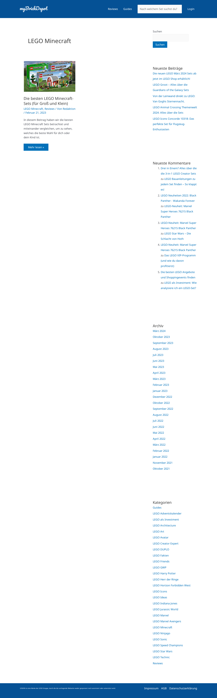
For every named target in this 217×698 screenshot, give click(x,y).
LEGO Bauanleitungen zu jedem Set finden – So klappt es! (179, 184)
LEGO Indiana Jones (165, 603)
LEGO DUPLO (161, 549)
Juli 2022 (158, 420)
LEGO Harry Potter (164, 573)
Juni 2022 (158, 427)
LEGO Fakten (161, 555)
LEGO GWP (159, 567)
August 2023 (160, 349)
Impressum (151, 688)
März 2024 (159, 331)
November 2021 (163, 462)
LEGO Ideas (160, 597)
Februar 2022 (161, 450)
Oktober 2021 (161, 468)
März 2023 (159, 379)
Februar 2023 (161, 384)
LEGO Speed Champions (168, 645)
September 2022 (163, 408)
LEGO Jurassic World (165, 609)
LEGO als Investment (166, 519)
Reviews (113, 9)
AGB (164, 688)
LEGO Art (158, 531)
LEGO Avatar (160, 537)
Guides (127, 9)
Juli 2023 (158, 355)
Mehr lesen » (36, 146)
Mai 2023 (158, 367)
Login (190, 9)
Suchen (157, 31)
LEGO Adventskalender (167, 513)
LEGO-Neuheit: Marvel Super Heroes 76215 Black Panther (177, 211)
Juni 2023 (158, 361)
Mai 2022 (158, 432)
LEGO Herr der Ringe (165, 579)
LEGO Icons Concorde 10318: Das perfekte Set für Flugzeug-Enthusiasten (173, 124)
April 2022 (159, 438)
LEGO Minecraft (33, 108)
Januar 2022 (160, 456)
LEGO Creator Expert (165, 543)
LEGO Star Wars (162, 651)
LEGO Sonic (160, 639)
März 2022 (159, 444)
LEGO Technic (161, 657)
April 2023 (159, 373)
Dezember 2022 (162, 396)
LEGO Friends (161, 561)
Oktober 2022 (161, 403)
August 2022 (160, 415)
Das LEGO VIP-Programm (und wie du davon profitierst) (178, 261)
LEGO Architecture (164, 525)
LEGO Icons (160, 591)
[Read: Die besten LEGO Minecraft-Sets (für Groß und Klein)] (50, 76)
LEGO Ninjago (161, 633)
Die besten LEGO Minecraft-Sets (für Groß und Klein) (48, 101)
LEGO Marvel (161, 615)
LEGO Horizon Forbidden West (172, 585)
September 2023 (163, 343)
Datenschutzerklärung (183, 688)
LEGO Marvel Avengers (167, 621)
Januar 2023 (160, 391)
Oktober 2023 (161, 337)
